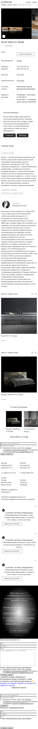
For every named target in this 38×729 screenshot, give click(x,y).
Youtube (23, 480)
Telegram (23, 482)
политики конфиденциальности (22, 452)
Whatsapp (22, 135)
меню (34, 2)
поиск (28, 2)
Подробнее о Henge (9, 190)
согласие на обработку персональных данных (17, 670)
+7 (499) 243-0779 (8, 473)
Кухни (15, 5)
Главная (3, 5)
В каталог (11, 685)
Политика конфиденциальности (13, 497)
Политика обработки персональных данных (18, 499)
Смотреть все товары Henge (12, 193)
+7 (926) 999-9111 (26, 473)
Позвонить (9, 135)
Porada (3, 480)
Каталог (9, 5)
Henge (19, 61)
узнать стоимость (25, 54)
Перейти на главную (8, 683)
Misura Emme (6, 485)
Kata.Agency (5, 492)
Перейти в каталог (25, 683)
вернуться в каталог (12, 524)
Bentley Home (6, 482)
